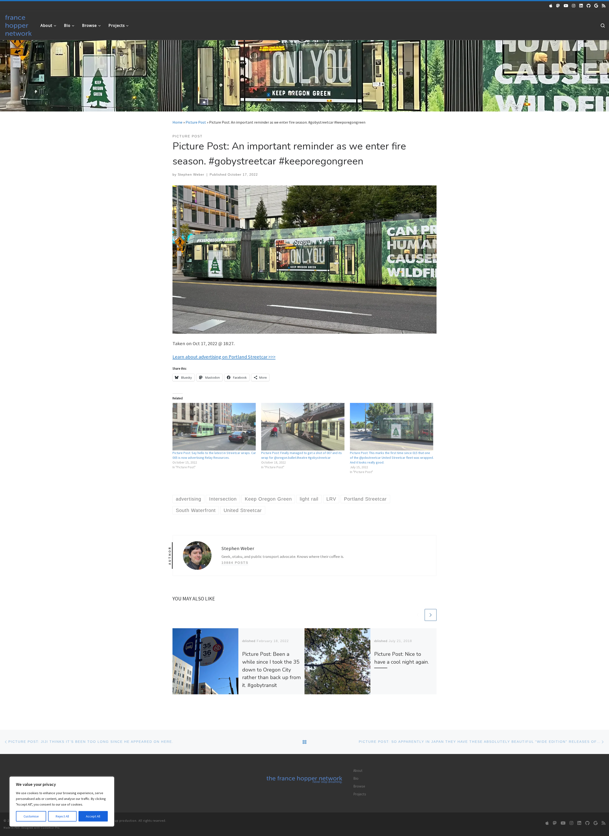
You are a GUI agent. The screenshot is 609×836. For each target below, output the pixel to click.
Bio (356, 778)
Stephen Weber (191, 174)
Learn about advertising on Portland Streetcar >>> (223, 357)
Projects (359, 794)
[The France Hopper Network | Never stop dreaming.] (18, 24)
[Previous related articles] (418, 615)
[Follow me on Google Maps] (596, 6)
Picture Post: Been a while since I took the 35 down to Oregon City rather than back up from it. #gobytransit (271, 670)
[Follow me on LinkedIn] (581, 6)
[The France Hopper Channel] (566, 6)
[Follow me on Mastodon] (558, 6)
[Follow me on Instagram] (573, 6)
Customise (31, 816)
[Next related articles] (431, 615)
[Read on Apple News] (550, 6)
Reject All (62, 816)
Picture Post (196, 122)
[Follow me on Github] (588, 6)
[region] (62, 801)
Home (177, 122)
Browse (359, 786)
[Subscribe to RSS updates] (603, 6)
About (358, 770)
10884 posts (234, 563)
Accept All (93, 816)
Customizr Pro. (50, 827)
